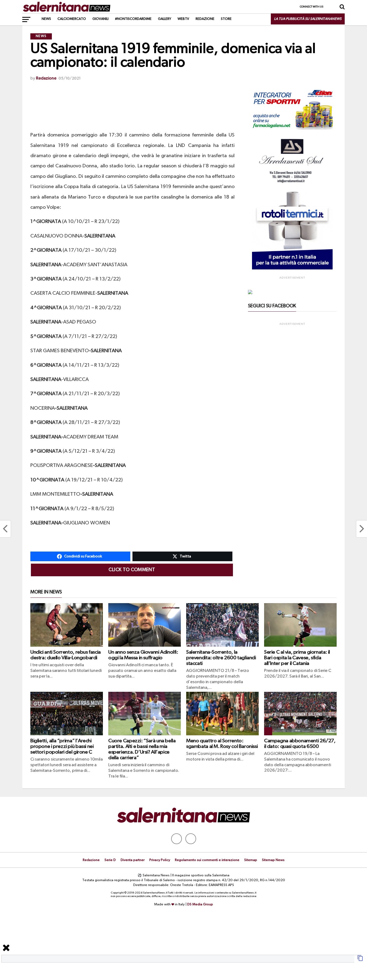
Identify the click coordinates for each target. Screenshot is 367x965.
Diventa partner (133, 860)
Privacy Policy (159, 860)
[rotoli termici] (292, 268)
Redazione (205, 19)
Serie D (110, 860)
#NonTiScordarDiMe (133, 19)
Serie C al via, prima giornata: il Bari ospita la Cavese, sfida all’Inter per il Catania (297, 658)
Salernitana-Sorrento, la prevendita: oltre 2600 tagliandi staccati (221, 658)
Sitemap (250, 860)
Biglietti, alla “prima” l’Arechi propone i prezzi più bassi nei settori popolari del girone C (61, 746)
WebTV (183, 19)
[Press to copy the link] (360, 960)
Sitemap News (273, 860)
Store (226, 19)
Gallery (164, 19)
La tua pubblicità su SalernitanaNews (307, 19)
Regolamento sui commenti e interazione (207, 860)
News (46, 19)
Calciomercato (71, 19)
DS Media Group (200, 904)
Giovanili (100, 19)
